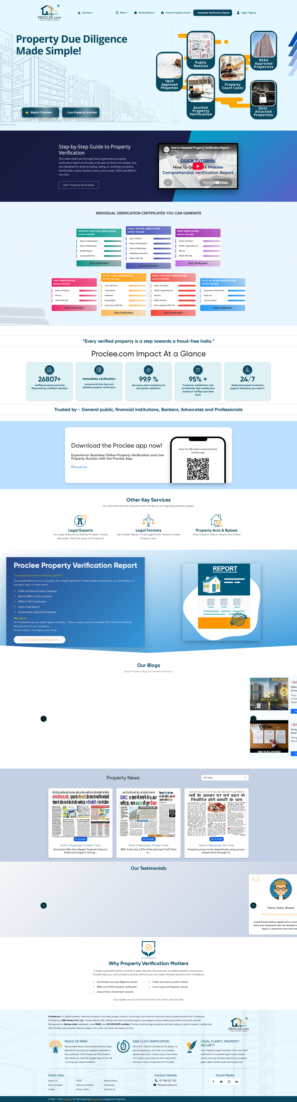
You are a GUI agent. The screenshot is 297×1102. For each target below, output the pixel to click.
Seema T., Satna (148, 907)
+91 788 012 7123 (167, 1077)
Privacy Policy (83, 1086)
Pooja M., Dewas (80, 907)
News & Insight (55, 1081)
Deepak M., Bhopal (216, 907)
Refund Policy (110, 1077)
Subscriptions (146, 12)
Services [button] (86, 12)
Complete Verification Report (213, 12)
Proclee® (67, 1095)
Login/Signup (248, 12)
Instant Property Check (178, 12)
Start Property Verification (78, 184)
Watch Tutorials (39, 112)
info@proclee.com (167, 1081)
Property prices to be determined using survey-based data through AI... (216, 851)
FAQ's (79, 1077)
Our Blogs (148, 665)
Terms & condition (85, 1081)
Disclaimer (109, 1081)
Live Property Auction (82, 112)
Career (51, 1086)
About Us (52, 1077)
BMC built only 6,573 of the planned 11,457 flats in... (148, 851)
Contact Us (109, 1086)
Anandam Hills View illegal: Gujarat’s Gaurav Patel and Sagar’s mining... (80, 851)
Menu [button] (123, 12)
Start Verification (99, 263)
